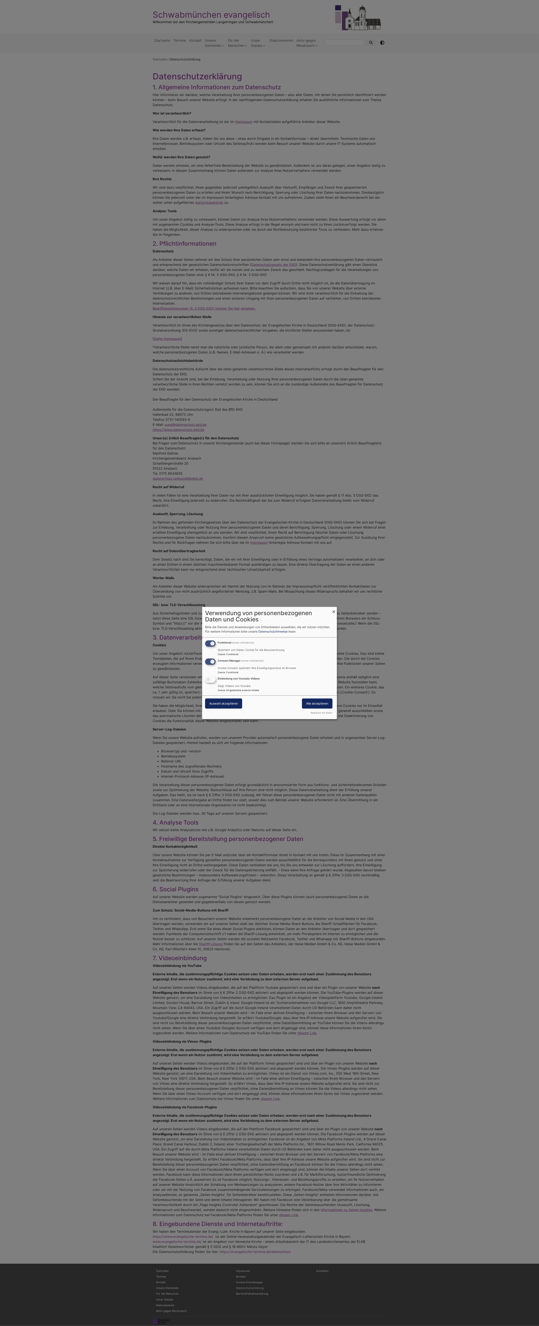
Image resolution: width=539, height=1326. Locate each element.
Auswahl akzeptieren (223, 703)
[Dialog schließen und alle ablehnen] (334, 609)
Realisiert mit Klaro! (321, 712)
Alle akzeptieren (317, 703)
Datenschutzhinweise (273, 631)
